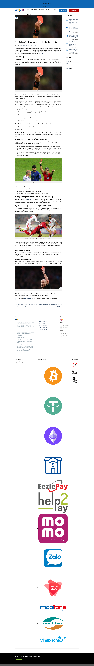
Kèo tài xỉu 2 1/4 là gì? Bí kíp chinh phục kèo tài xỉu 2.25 (73, 36)
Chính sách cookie (43, 325)
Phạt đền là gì (27, 298)
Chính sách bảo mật (43, 323)
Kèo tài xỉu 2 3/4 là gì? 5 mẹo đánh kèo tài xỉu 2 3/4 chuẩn (73, 51)
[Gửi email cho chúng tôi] (25, 363)
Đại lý (29, 14)
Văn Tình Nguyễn (33, 45)
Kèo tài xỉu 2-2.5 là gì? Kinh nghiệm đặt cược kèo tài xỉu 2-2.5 (73, 29)
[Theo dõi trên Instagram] (19, 363)
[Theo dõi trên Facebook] (17, 363)
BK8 (28, 10)
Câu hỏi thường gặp (43, 329)
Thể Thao (42, 10)
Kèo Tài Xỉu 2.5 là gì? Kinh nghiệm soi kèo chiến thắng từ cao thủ (73, 21)
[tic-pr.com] (20, 10)
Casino (48, 10)
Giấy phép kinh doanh (43, 321)
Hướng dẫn (33, 10)
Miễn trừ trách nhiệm (43, 327)
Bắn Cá (54, 10)
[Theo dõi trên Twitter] (22, 363)
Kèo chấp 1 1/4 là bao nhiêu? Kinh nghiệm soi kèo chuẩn (73, 43)
